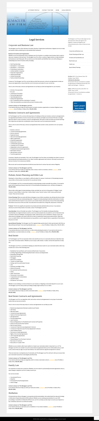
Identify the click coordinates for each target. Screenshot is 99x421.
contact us (11, 109)
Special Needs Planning (74, 67)
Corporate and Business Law (76, 51)
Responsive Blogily (53, 419)
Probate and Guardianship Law (76, 57)
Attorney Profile (33, 10)
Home (57, 10)
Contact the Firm (47, 10)
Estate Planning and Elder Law (76, 54)
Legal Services (66, 10)
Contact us (39, 225)
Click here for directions (74, 80)
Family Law (72, 64)
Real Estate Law (73, 60)
